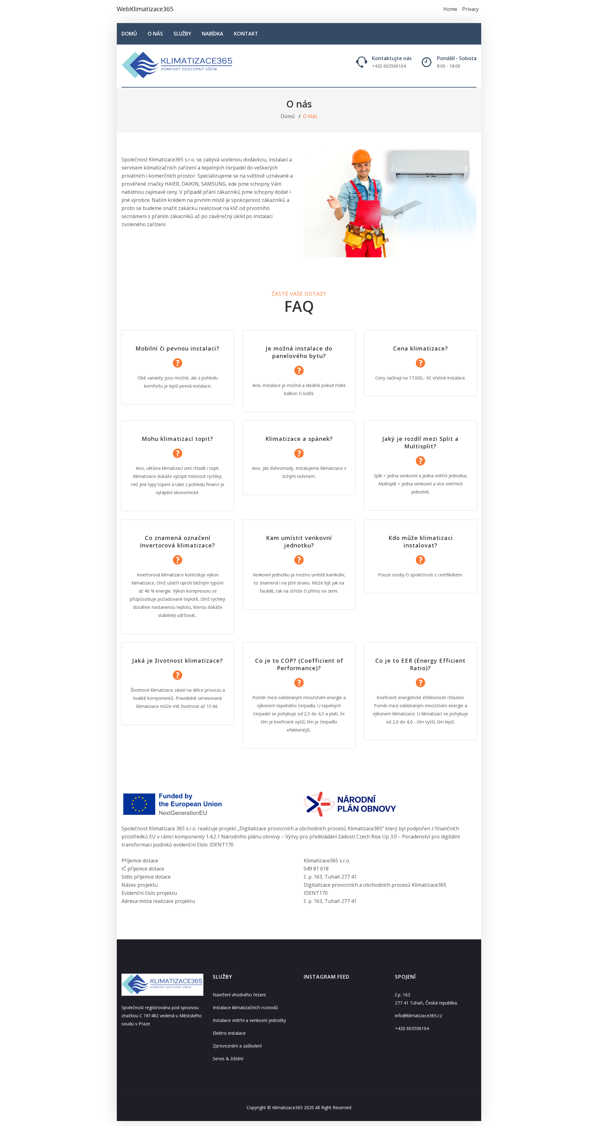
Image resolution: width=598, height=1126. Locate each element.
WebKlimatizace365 (145, 9)
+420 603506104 (412, 1028)
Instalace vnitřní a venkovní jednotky (249, 1020)
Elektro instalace (229, 1033)
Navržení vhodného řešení (239, 995)
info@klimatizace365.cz (418, 1016)
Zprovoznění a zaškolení (237, 1046)
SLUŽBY (182, 33)
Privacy (470, 9)
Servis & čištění (228, 1059)
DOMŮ (129, 33)
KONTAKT (246, 33)
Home (450, 9)
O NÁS (155, 33)
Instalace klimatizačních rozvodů (245, 1007)
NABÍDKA (212, 33)
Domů (288, 116)
